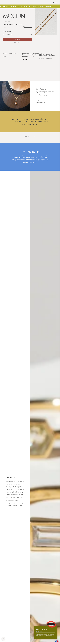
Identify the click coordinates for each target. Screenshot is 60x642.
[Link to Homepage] (17, 16)
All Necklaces (6, 21)
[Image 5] (53, 32)
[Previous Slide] (37, 22)
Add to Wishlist (17, 42)
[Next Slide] (55, 22)
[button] (53, 2)
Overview (10, 477)
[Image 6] (54, 32)
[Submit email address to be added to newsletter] (54, 631)
